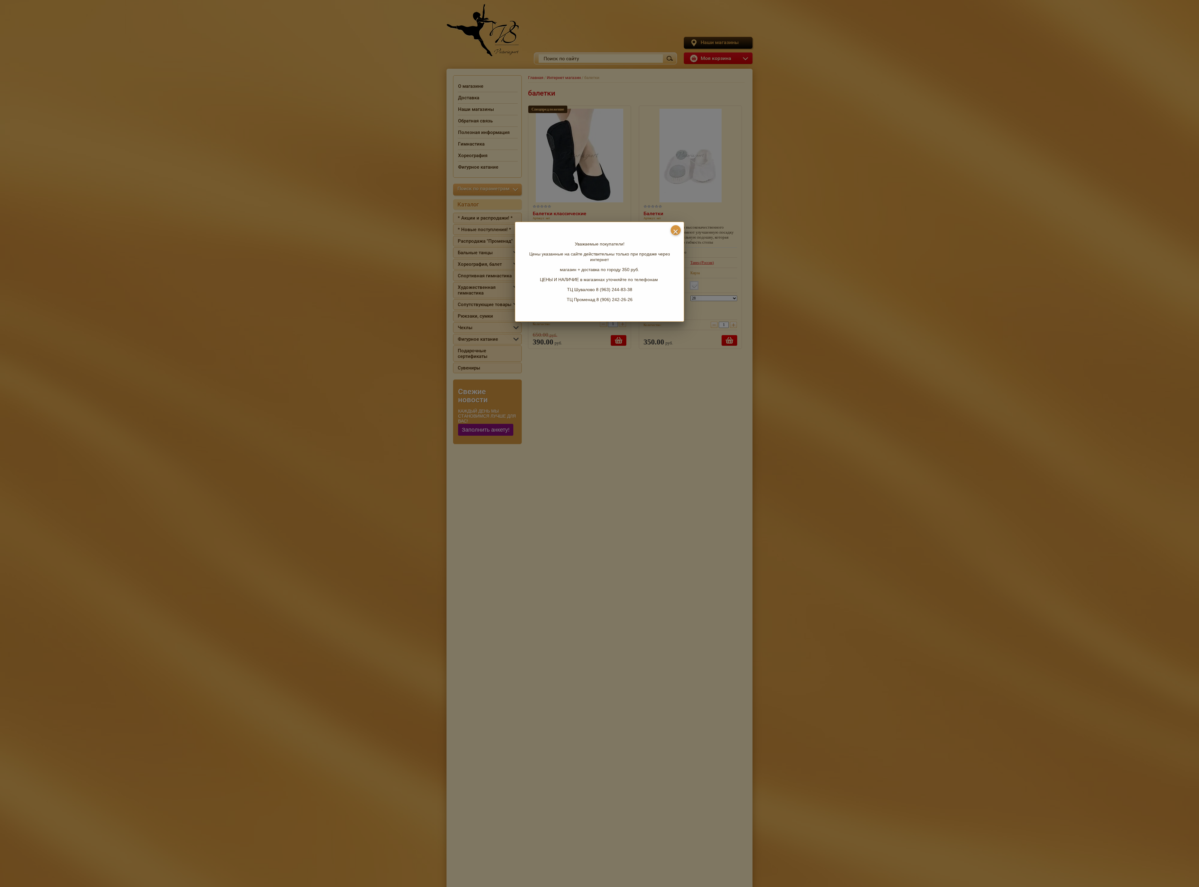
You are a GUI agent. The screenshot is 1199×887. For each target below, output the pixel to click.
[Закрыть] (676, 230)
